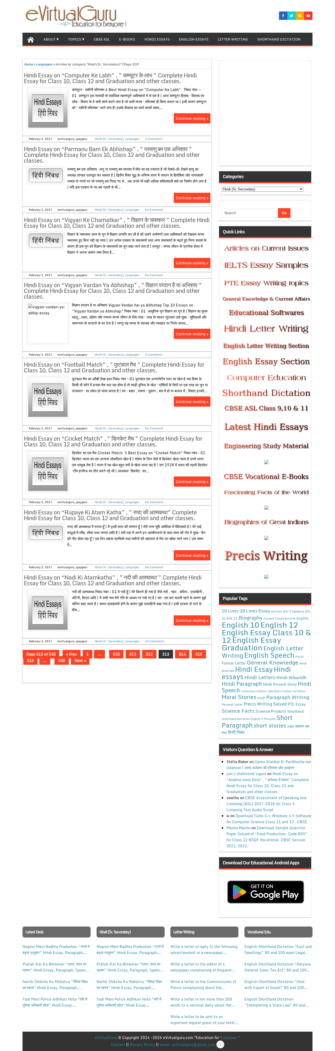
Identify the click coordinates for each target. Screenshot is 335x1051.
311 (132, 654)
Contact (118, 1045)
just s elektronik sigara (246, 774)
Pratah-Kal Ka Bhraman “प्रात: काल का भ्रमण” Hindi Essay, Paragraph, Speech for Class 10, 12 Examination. (55, 967)
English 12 (279, 624)
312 (149, 654)
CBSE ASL (102, 39)
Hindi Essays (157, 39)
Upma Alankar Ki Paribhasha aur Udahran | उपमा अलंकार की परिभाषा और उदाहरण (268, 765)
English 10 (240, 624)
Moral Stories (239, 696)
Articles (276, 611)
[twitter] (291, 16)
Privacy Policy (142, 1045)
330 (61, 660)
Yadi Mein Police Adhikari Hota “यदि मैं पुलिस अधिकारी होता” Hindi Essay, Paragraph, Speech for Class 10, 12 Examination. (55, 1002)
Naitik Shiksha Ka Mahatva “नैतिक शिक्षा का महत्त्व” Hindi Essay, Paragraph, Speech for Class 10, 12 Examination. (55, 985)
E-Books (127, 39)
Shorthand (295, 711)
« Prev (71, 654)
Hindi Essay (254, 669)
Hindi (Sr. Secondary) (109, 139)
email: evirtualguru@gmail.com (187, 1045)
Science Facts (238, 711)
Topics (74, 39)
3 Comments (154, 139)
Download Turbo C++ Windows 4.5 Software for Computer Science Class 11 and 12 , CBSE (268, 819)
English (303, 618)
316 (30, 660)
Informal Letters (254, 691)
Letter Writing (233, 39)
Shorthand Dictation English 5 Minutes (248, 719)
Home (28, 64)
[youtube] (308, 16)
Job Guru (274, 691)
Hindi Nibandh (291, 677)
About (49, 39)
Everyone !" (230, 1038)
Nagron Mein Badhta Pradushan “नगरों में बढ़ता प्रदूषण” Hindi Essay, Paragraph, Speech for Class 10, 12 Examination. (56, 950)
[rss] (300, 16)
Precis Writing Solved (265, 704)
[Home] (31, 39)
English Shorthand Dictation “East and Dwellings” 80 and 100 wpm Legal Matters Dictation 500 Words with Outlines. (278, 950)
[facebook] (283, 16)
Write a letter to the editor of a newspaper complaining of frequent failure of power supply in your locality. (201, 967)
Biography (251, 617)
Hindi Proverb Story (280, 684)
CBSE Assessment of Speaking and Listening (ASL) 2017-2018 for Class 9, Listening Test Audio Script (266, 804)
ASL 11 (232, 618)
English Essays (193, 39)
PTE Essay (297, 704)
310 (116, 654)
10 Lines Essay (255, 610)
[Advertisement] (266, 114)
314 (182, 654)
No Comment (154, 209)
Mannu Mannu (238, 828)
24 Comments (154, 641)
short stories (270, 725)
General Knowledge (272, 662)
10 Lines (230, 610)
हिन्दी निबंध (236, 732)
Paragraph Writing (287, 697)
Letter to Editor (294, 691)
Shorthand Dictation (278, 39)
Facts (299, 656)
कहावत (299, 726)
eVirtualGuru (106, 1038)
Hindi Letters (259, 677)
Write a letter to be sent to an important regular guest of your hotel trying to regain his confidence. (202, 1020)
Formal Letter (234, 663)
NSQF (261, 698)
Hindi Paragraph (242, 683)
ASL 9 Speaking (293, 611)
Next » (80, 660)
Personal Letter (232, 704)
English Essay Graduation (251, 644)
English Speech (269, 655)
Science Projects (270, 711)
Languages (44, 64)
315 (198, 654)
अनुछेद (290, 726)
